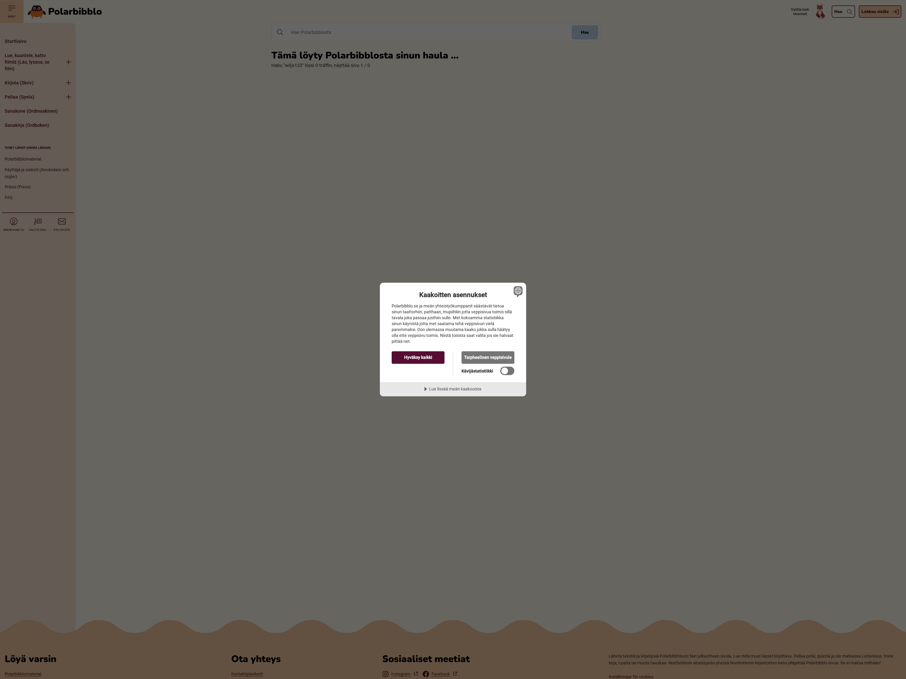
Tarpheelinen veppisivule (488, 357)
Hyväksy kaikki (418, 357)
